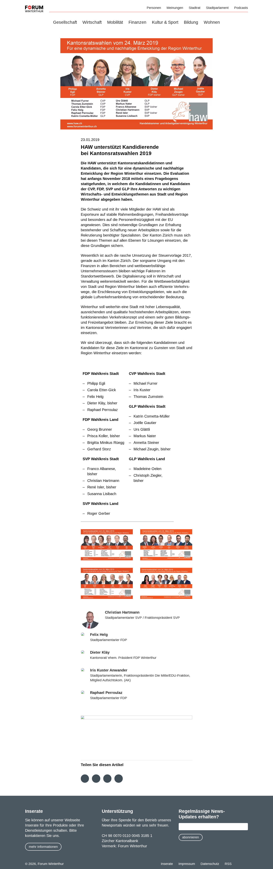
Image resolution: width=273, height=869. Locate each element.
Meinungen (175, 8)
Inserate (167, 864)
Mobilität (115, 22)
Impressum (186, 864)
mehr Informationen (43, 847)
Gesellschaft (65, 22)
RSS (228, 864)
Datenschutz (210, 864)
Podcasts (241, 8)
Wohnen (212, 22)
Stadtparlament (217, 8)
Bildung (191, 22)
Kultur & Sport (165, 22)
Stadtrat (194, 8)
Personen (154, 8)
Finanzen (137, 22)
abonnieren (190, 837)
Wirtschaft (92, 22)
